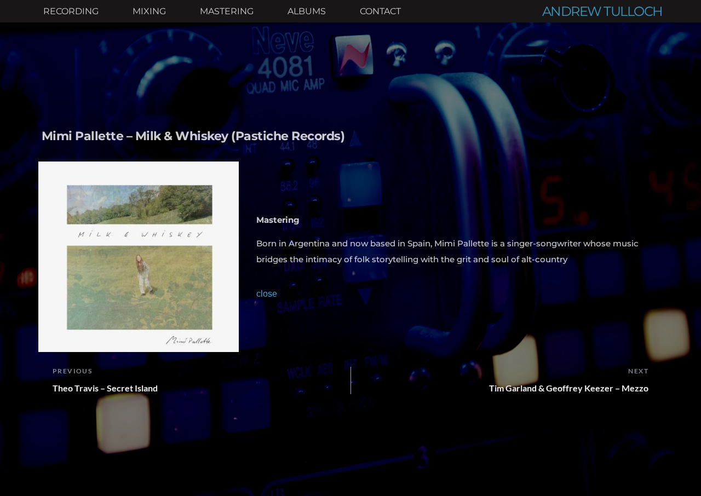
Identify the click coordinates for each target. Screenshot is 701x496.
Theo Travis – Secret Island (105, 388)
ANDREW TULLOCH (602, 11)
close (266, 293)
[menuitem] (71, 11)
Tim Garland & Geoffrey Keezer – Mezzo (568, 388)
